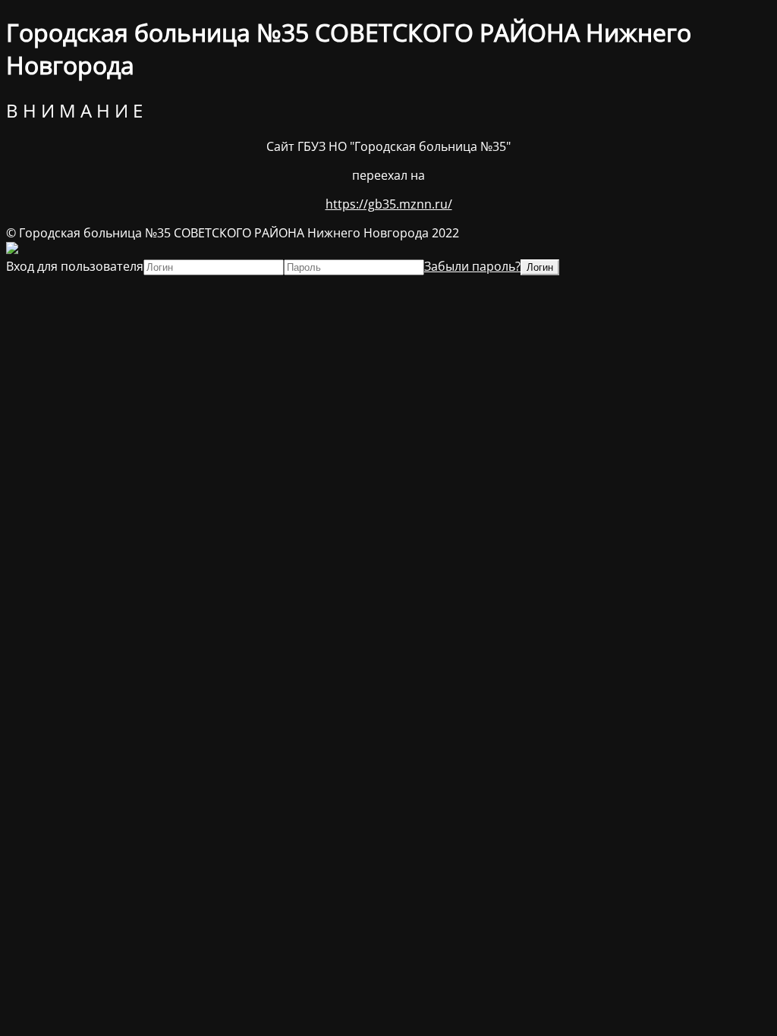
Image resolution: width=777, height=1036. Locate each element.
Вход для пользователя (74, 266)
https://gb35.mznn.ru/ (389, 204)
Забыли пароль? (472, 266)
